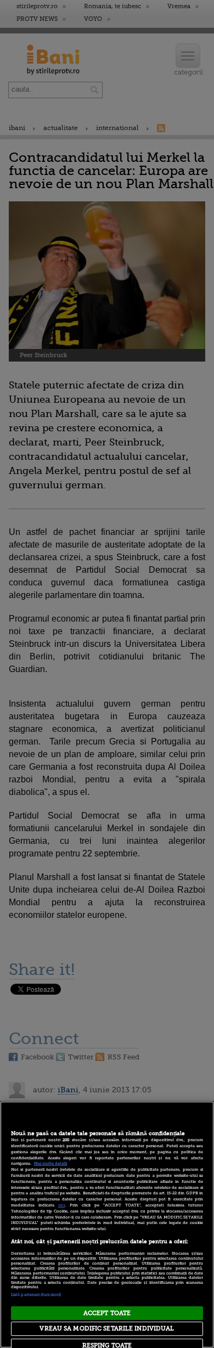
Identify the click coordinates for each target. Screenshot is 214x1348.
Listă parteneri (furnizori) (36, 1295)
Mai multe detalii (50, 1163)
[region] (107, 1224)
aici (61, 1205)
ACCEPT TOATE (107, 1313)
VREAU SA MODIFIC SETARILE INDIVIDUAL (107, 1328)
